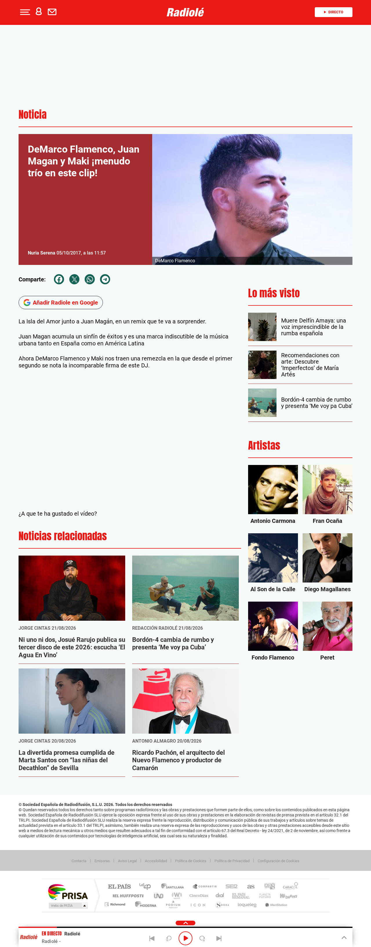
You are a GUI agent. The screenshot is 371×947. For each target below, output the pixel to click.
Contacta (79, 861)
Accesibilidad (156, 861)
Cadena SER (230, 887)
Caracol (289, 887)
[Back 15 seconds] (169, 938)
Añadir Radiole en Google (65, 302)
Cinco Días (198, 895)
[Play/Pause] (185, 938)
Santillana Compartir (204, 887)
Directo (335, 12)
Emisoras (102, 861)
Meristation (275, 904)
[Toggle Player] (344, 938)
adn (267, 887)
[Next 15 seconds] (202, 938)
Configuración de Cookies (278, 861)
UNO (159, 895)
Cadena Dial (220, 895)
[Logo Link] (185, 12)
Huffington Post (127, 895)
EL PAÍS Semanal (241, 895)
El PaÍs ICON (197, 904)
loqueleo (247, 904)
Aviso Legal (127, 861)
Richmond (115, 904)
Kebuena (283, 895)
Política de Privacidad (232, 861)
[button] (24, 12)
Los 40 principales (147, 887)
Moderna (144, 904)
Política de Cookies (190, 861)
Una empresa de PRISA (68, 891)
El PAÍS (119, 887)
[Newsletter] (53, 12)
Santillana (174, 887)
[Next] (219, 938)
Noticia (33, 114)
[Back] (152, 938)
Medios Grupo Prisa (67, 905)
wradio (175, 895)
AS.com (248, 887)
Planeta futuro (262, 895)
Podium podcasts (172, 904)
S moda (222, 904)
